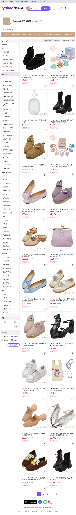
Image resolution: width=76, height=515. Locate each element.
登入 (57, 8)
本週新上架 (9, 29)
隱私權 (49, 511)
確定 (16, 327)
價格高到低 (66, 40)
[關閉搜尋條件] (32, 8)
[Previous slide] (22, 57)
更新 (51, 507)
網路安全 (42, 511)
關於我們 (27, 511)
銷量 (73, 40)
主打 (6, 34)
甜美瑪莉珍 (48, 34)
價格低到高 (57, 40)
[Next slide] (46, 57)
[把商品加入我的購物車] (45, 85)
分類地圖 (55, 511)
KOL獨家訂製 (58, 34)
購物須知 (35, 511)
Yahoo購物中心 (13, 8)
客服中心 (20, 511)
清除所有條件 (13, 345)
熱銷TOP (37, 34)
